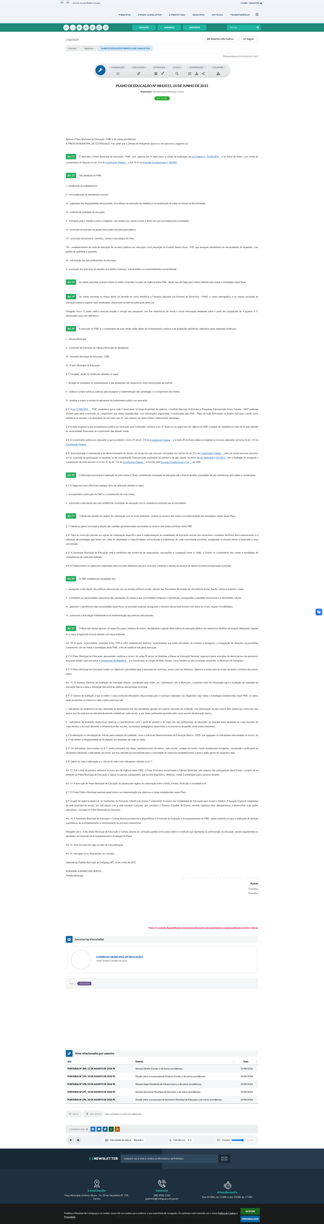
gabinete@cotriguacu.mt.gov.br (162, 1198)
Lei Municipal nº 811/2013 (212, 457)
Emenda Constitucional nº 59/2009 (160, 162)
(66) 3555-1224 (162, 1195)
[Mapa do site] (99, 28)
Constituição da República (113, 660)
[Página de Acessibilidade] (106, 28)
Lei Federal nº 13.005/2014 (205, 156)
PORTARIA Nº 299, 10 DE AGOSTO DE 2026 (90, 1076)
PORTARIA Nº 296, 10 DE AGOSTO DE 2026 (90, 1099)
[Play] (71, 1140)
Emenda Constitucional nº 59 (175, 462)
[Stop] (78, 1140)
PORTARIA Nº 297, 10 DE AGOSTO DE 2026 (90, 1092)
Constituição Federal (115, 162)
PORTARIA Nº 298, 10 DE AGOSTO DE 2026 (90, 1084)
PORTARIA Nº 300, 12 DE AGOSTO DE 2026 (90, 1068)
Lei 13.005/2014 (80, 409)
